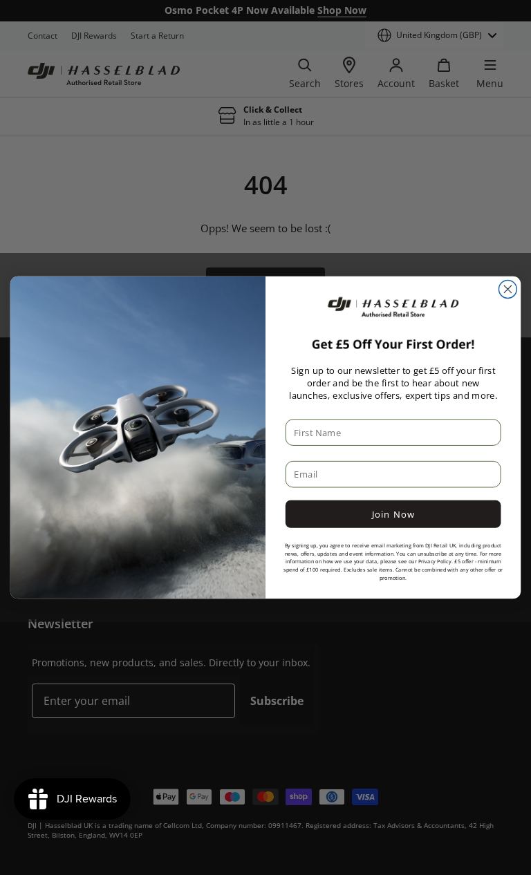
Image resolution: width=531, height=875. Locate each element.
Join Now (393, 514)
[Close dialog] (507, 290)
